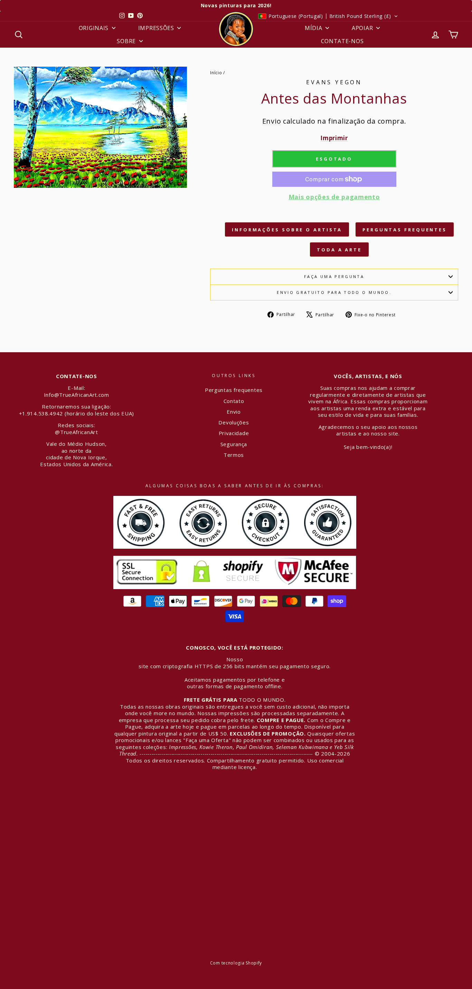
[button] (328, 16)
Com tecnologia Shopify (236, 963)
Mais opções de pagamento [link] (334, 197)
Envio (271, 121)
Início (216, 72)
